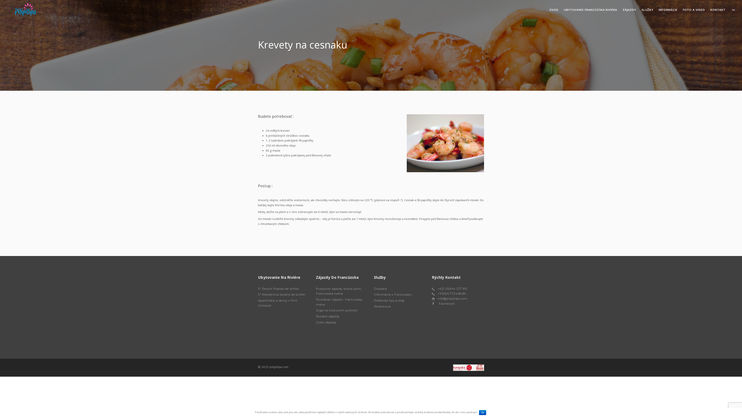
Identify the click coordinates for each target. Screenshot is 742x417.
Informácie (668, 10)
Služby (647, 10)
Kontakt (717, 10)
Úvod (553, 10)
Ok (482, 412)
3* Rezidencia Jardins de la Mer (281, 294)
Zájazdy (629, 10)
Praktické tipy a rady (389, 300)
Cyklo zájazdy (326, 322)
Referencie (382, 306)
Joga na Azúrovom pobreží (336, 310)
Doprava (380, 289)
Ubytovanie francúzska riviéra (590, 10)
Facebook (444, 303)
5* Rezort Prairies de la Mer (278, 289)
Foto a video (694, 10)
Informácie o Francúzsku (393, 294)
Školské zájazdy (328, 316)
